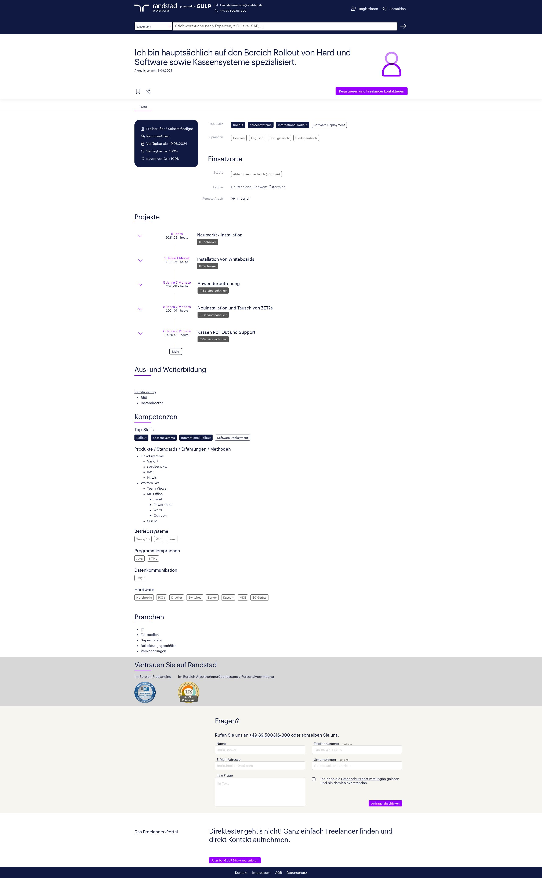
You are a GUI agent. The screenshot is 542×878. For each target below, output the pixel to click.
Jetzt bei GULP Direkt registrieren (235, 860)
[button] (153, 26)
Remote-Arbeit (212, 198)
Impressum (261, 872)
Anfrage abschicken (385, 803)
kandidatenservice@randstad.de (241, 5)
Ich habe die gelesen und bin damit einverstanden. (360, 781)
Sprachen (216, 137)
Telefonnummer (326, 743)
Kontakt (241, 872)
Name (221, 743)
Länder (218, 187)
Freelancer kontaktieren (371, 91)
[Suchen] (403, 26)
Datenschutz (297, 872)
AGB (278, 872)
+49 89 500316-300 (233, 10)
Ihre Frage (225, 775)
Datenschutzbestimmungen (363, 779)
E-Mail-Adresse (229, 759)
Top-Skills (216, 124)
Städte (218, 172)
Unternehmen (325, 759)
